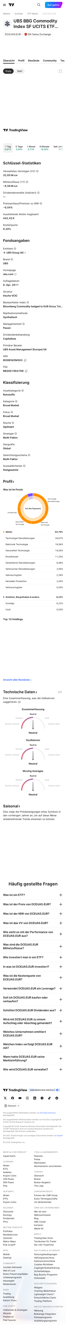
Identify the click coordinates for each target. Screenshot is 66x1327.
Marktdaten (40, 1162)
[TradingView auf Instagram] (27, 1098)
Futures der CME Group (46, 1195)
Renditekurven (10, 1234)
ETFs (5, 1169)
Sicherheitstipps (42, 1271)
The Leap (39, 1185)
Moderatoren (9, 1284)
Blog (36, 1218)
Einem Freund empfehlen (15, 1274)
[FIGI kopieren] (26, 371)
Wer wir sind (40, 1211)
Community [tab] (50, 60)
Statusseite (39, 1278)
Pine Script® (9, 1244)
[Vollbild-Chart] (60, 71)
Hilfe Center (40, 1221)
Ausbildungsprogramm (45, 1320)
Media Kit (38, 1228)
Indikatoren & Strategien (15, 1310)
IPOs (5, 1221)
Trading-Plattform (43, 1301)
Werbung (38, 1310)
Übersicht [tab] (9, 60)
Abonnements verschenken (47, 1166)
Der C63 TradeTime (44, 1244)
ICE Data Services (48, 1113)
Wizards (7, 1313)
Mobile (6, 1254)
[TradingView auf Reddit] (57, 1098)
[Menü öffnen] (4, 5)
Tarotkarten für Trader (45, 1241)
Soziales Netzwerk (12, 1267)
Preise (37, 1159)
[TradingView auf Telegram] (42, 1098)
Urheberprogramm (12, 1277)
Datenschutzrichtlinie (44, 1261)
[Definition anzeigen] (37, 171)
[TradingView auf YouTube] (20, 1098)
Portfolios (7, 1231)
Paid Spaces (9, 1320)
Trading (7, 1293)
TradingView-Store (43, 1238)
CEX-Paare (8, 1179)
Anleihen (7, 1172)
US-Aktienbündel (42, 1202)
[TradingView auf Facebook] (12, 1098)
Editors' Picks (9, 1300)
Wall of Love (9, 1270)
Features (38, 1156)
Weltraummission (42, 1215)
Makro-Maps (9, 1241)
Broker (37, 1179)
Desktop (7, 1257)
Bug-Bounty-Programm (45, 1274)
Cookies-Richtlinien (43, 1264)
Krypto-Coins (9, 1175)
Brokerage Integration (45, 1314)
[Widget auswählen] (60, 692)
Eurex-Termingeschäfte (45, 1198)
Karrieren (38, 1225)
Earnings (7, 1215)
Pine (5, 1185)
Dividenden (8, 1218)
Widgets (38, 1287)
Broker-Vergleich (42, 1182)
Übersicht (39, 1175)
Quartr (60, 1135)
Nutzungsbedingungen (45, 1254)
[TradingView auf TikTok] (49, 1098)
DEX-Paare (8, 1182)
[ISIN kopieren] (25, 360)
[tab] (8, 71)
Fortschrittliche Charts (45, 1297)
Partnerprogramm (43, 1317)
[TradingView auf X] (5, 1098)
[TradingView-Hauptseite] (15, 1090)
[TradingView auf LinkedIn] (35, 1098)
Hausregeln (8, 1280)
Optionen (7, 1238)
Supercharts (9, 1156)
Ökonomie (8, 1211)
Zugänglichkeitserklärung (47, 1267)
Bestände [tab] (33, 60)
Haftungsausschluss (44, 1257)
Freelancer (8, 1316)
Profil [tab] (21, 60)
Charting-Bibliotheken (45, 1291)
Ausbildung (8, 1297)
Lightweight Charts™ (44, 1294)
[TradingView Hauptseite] (11, 5)
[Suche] (39, 5)
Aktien (6, 1165)
